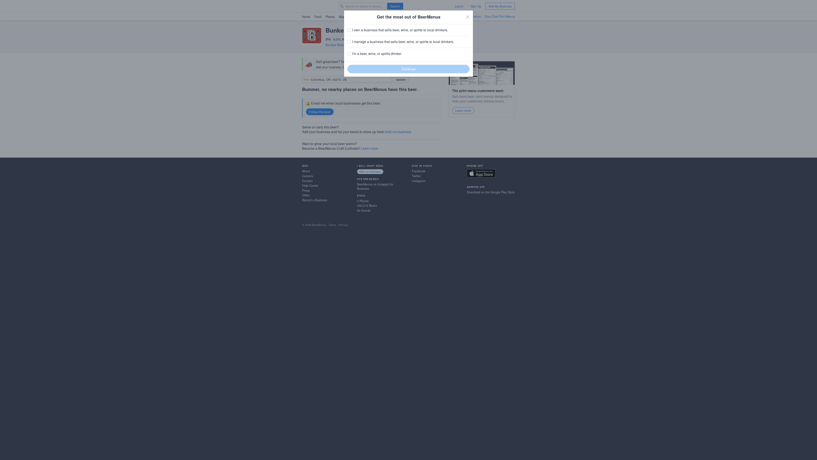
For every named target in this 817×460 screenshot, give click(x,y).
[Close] (468, 17)
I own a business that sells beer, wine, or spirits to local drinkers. (400, 30)
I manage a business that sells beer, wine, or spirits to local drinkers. (403, 41)
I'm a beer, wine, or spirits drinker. (377, 53)
